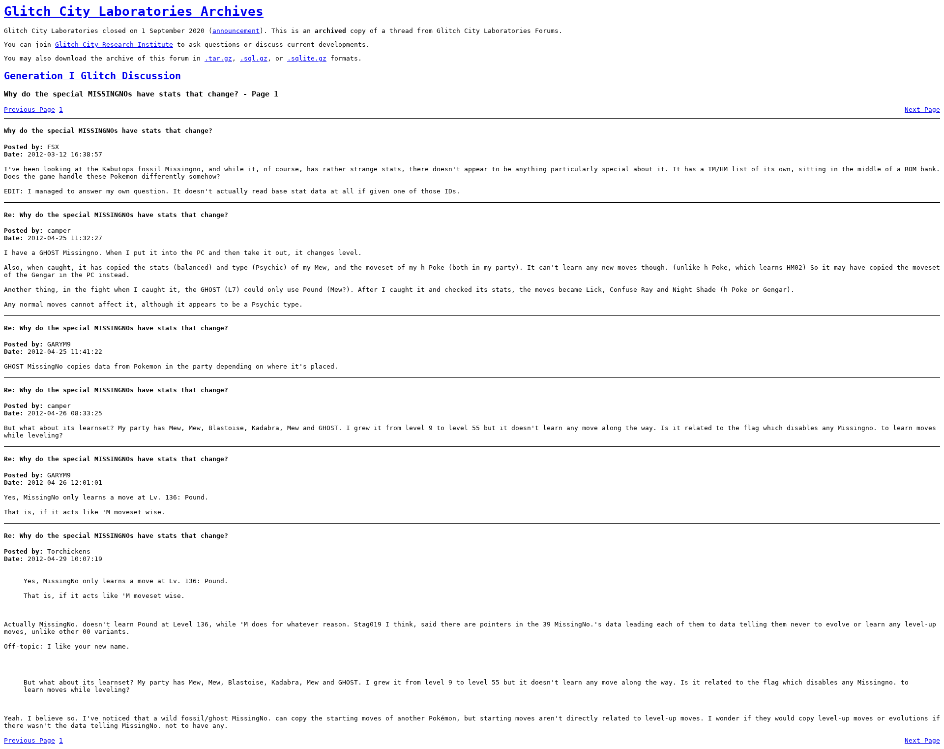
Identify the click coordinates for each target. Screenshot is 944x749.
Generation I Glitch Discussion (92, 76)
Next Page (922, 109)
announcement (236, 30)
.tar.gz (218, 58)
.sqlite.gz (306, 58)
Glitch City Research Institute (114, 44)
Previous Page (29, 109)
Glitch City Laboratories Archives (134, 11)
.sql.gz (253, 58)
